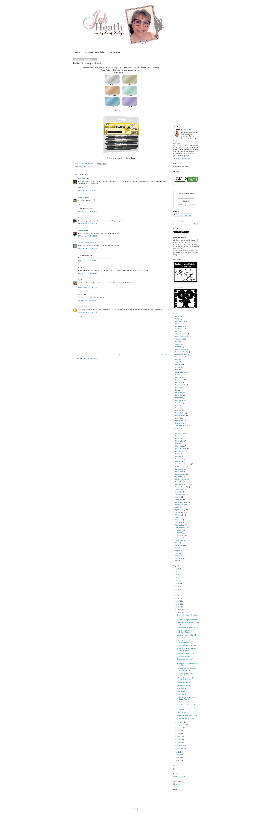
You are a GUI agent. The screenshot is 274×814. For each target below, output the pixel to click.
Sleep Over (181, 691)
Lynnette (81, 197)
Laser (177, 436)
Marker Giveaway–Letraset (186, 653)
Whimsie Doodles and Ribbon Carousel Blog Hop (187, 679)
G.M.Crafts (179, 403)
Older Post (164, 355)
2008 (178, 761)
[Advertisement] (121, 336)
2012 (178, 607)
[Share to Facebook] (104, 164)
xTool (177, 561)
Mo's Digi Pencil (180, 448)
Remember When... (182, 484)
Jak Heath (187, 130)
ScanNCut (178, 492)
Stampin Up (179, 512)
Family (177, 387)
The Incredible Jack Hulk (185, 718)
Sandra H (81, 230)
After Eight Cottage (183, 656)
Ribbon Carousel (181, 487)
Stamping (178, 515)
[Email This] (98, 164)
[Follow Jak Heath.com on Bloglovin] (182, 216)
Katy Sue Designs (181, 433)
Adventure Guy (182, 688)
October (180, 722)
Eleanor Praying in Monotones (187, 620)
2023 (178, 575)
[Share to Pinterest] (106, 164)
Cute (177, 362)
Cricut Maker (179, 357)
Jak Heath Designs (181, 426)
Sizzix (177, 507)
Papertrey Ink (179, 474)
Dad (176, 369)
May (179, 736)
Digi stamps (179, 380)
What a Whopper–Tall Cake (186, 645)
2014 (178, 601)
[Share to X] (102, 164)
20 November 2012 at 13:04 (87, 300)
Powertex (178, 477)
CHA (176, 331)
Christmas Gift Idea (183, 682)
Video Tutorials (180, 540)
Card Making (179, 329)
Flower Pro (179, 397)
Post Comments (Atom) (90, 358)
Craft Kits (178, 347)
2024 (178, 572)
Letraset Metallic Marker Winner (188, 635)
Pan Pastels (179, 469)
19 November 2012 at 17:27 (87, 211)
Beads (177, 319)
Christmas (178, 339)
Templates (178, 530)
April (179, 739)
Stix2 (177, 517)
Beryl (80, 280)
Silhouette (178, 499)
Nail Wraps (179, 456)
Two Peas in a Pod (183, 685)
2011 (177, 752)
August (180, 728)
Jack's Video (181, 712)
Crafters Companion (182, 349)
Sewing (177, 497)
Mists (177, 443)
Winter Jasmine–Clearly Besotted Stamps (185, 641)
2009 (178, 758)
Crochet (178, 359)
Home (77, 52)
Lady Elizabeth (182, 702)
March (180, 742)
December (181, 609)
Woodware (179, 553)
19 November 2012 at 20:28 (87, 236)
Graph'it (178, 408)
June (179, 734)
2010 (178, 755)
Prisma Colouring (181, 479)
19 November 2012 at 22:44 (87, 288)
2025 (178, 569)
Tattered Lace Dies (181, 527)
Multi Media (179, 451)
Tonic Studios (179, 535)
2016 (178, 595)
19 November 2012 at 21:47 (87, 273)
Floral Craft (179, 395)
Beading (178, 316)
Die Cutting (179, 377)
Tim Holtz (178, 532)
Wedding (178, 548)
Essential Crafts (180, 385)
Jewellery (178, 431)
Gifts (176, 405)
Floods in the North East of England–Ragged (186, 631)
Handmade (179, 410)
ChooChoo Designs (181, 336)
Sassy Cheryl (179, 489)
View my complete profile (181, 158)
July (179, 731)
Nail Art (177, 454)
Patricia (80, 307)
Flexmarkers (179, 392)
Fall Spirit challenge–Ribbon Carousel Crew (186, 649)
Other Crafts (179, 466)
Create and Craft (181, 352)
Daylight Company (181, 372)
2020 (178, 583)
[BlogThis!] (100, 164)
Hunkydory (179, 420)
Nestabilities (179, 461)
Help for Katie (180, 415)
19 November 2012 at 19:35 (87, 223)
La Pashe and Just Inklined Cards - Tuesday (186, 698)
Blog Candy (82, 166)
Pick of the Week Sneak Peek (187, 715)
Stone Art (178, 520)
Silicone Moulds (180, 505)
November (181, 612)
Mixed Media (179, 446)
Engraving (178, 382)
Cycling (177, 367)
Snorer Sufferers (182, 638)
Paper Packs (179, 471)
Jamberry (178, 428)
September (181, 725)
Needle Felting (180, 459)
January (180, 748)
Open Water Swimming (183, 464)
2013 (178, 604)
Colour (177, 341)
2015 (178, 598)
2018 (178, 589)
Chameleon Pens (181, 334)
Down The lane (182, 694)
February (181, 745)
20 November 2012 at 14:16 (87, 312)
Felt (176, 390)
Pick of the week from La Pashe (188, 705)
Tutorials (178, 538)
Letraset (89, 166)
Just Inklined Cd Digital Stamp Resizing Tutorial (187, 669)
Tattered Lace (180, 525)
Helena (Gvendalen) (85, 243)
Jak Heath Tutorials (94, 52)
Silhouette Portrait (181, 502)
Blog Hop (178, 324)
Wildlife (177, 550)
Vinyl (177, 543)
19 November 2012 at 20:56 (87, 248)
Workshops (114, 52)
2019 (178, 586)
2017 (178, 592)
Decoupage (179, 375)
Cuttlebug (178, 364)
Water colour (179, 545)
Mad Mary (81, 178)
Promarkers (179, 482)
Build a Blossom (180, 326)
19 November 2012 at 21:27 (87, 261)
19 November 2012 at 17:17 (87, 190)
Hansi (80, 294)
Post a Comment (81, 317)
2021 (178, 580)
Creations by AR (180, 354)
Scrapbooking (180, 494)
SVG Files (178, 522)
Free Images (179, 400)
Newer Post (78, 355)
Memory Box (179, 441)
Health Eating (179, 413)
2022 (178, 578)
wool (176, 556)
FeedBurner (191, 205)
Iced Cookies (179, 423)
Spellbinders (179, 510)
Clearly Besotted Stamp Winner (187, 627)
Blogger (141, 809)
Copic (177, 344)
